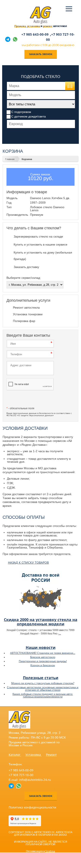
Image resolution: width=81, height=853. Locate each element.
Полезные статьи (40, 677)
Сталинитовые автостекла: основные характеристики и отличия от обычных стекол (42, 688)
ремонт (47, 26)
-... (59, 633)
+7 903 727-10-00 (21, 775)
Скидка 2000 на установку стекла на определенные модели (40, 621)
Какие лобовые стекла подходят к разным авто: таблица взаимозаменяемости (43, 695)
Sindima (50, 851)
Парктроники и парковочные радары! (43, 661)
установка (33, 26)
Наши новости (41, 647)
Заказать (30, 399)
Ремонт (51, 755)
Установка (33, 755)
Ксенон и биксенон (42, 665)
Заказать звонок (40, 54)
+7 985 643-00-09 (35, 34)
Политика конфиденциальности (32, 807)
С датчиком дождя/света (28, 116)
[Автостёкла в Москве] (40, 23)
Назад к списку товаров (28, 562)
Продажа (20, 26)
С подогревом (21, 112)
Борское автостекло (42, 657)
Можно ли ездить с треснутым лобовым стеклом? (42, 683)
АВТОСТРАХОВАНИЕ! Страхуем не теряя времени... (42, 653)
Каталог (15, 755)
